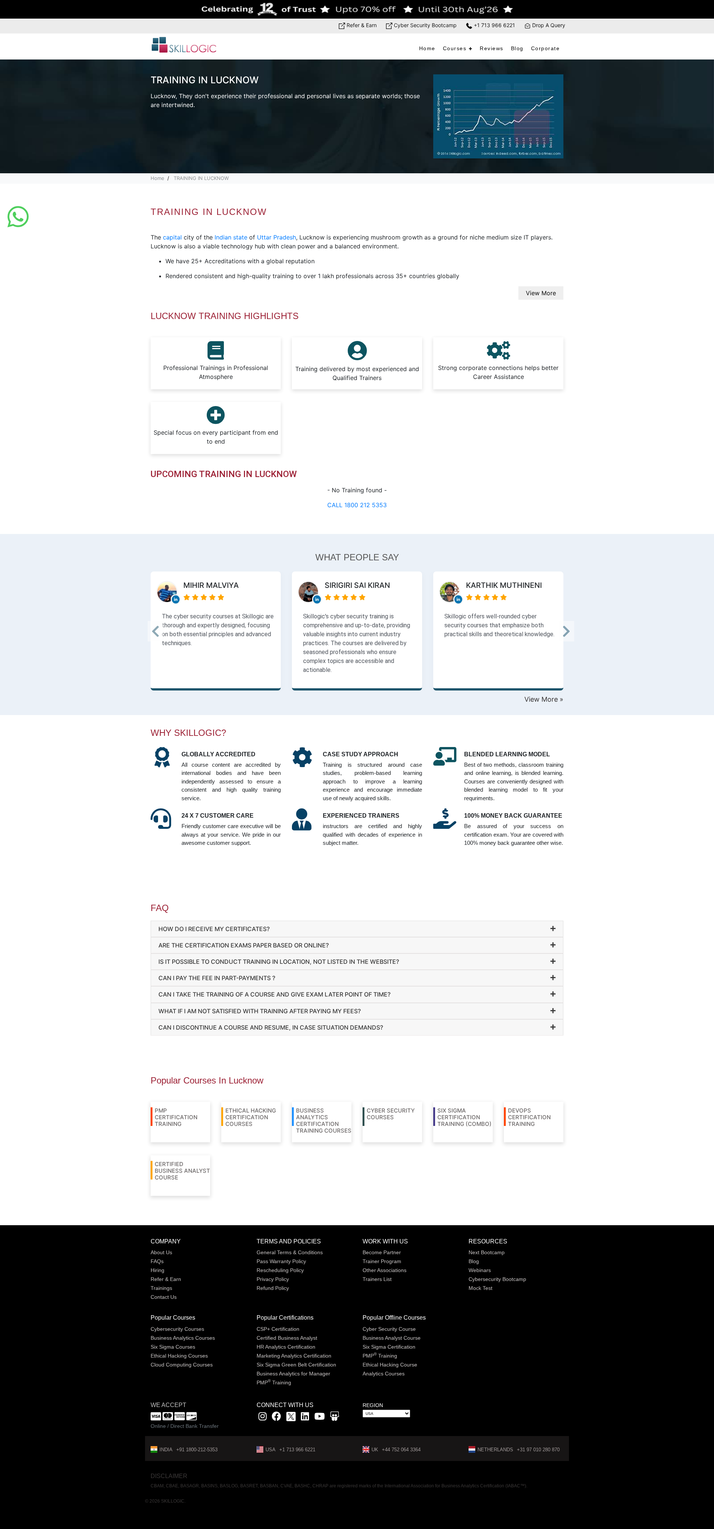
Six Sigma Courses (173, 1347)
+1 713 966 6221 (493, 25)
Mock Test (480, 1288)
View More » (543, 699)
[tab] (357, 929)
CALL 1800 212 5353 (357, 505)
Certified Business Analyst (287, 1338)
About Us (161, 1252)
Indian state (231, 237)
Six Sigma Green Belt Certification (296, 1365)
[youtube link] (319, 1417)
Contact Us (164, 1297)
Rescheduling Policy (280, 1270)
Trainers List (377, 1279)
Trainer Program (382, 1261)
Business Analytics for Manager (293, 1374)
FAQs (157, 1261)
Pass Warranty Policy (281, 1261)
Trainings (161, 1288)
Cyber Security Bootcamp (424, 25)
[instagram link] (262, 1417)
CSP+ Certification (278, 1329)
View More (541, 293)
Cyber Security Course (389, 1329)
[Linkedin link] (305, 1417)
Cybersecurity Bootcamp (497, 1279)
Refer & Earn (361, 25)
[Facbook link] (276, 1417)
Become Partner (382, 1252)
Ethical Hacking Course (390, 1365)
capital (172, 237)
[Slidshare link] (334, 1417)
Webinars (480, 1270)
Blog (517, 48)
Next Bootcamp (487, 1252)
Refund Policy (273, 1288)
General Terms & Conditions (290, 1252)
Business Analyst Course (392, 1338)
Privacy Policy (273, 1279)
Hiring (157, 1270)
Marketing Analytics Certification (294, 1356)
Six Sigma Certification (389, 1347)
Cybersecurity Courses (177, 1329)
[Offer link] (357, 9)
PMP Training (274, 1382)
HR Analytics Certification (286, 1347)
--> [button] (164, 633)
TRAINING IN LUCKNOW (201, 178)
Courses (455, 48)
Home (427, 48)
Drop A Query (548, 25)
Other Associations (384, 1270)
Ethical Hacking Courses (179, 1356)
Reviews (492, 48)
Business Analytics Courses (183, 1338)
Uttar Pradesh (276, 237)
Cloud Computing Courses (182, 1365)
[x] (291, 1417)
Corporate (545, 48)
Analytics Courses (384, 1374)
